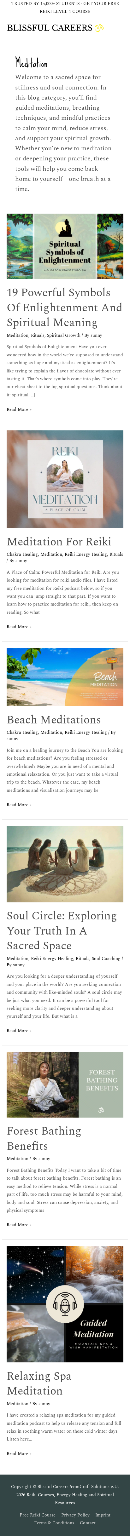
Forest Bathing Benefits (44, 1138)
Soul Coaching (106, 959)
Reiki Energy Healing (86, 554)
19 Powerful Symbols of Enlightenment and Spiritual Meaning (64, 307)
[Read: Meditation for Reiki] (65, 479)
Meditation (17, 335)
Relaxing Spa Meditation (39, 1383)
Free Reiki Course (38, 1515)
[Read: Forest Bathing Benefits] (65, 1084)
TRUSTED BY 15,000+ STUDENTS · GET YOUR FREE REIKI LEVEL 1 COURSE (65, 8)
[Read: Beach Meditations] (65, 677)
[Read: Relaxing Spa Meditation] (65, 1304)
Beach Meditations (54, 720)
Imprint (102, 1515)
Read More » (19, 409)
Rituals (37, 335)
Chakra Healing (22, 554)
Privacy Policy (75, 1515)
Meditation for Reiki (59, 542)
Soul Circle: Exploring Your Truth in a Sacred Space (62, 931)
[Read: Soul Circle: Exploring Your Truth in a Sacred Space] (65, 864)
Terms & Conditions (54, 1523)
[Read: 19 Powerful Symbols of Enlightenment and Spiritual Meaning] (65, 246)
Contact (88, 1523)
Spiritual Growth (63, 335)
